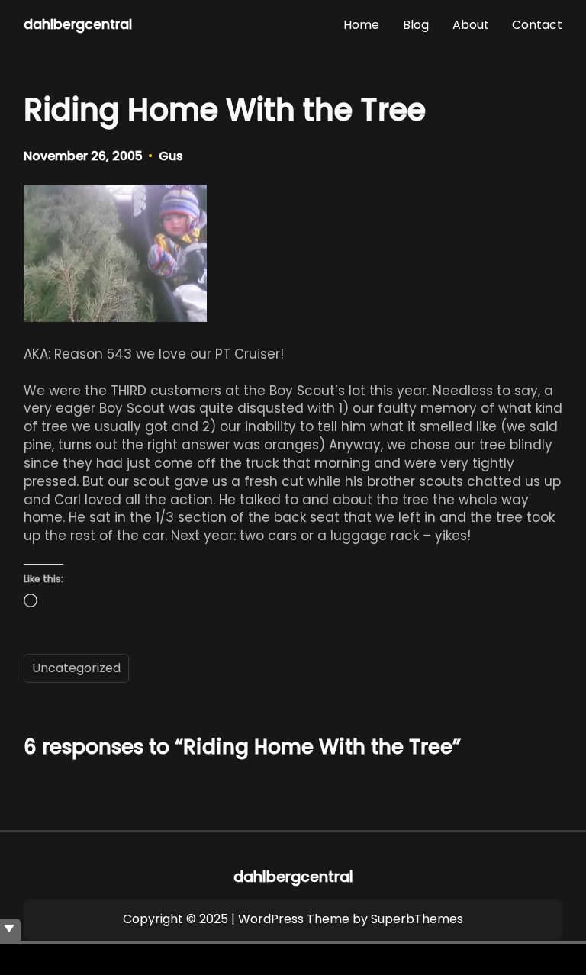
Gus (171, 156)
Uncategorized (76, 668)
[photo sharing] (115, 317)
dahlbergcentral (78, 24)
